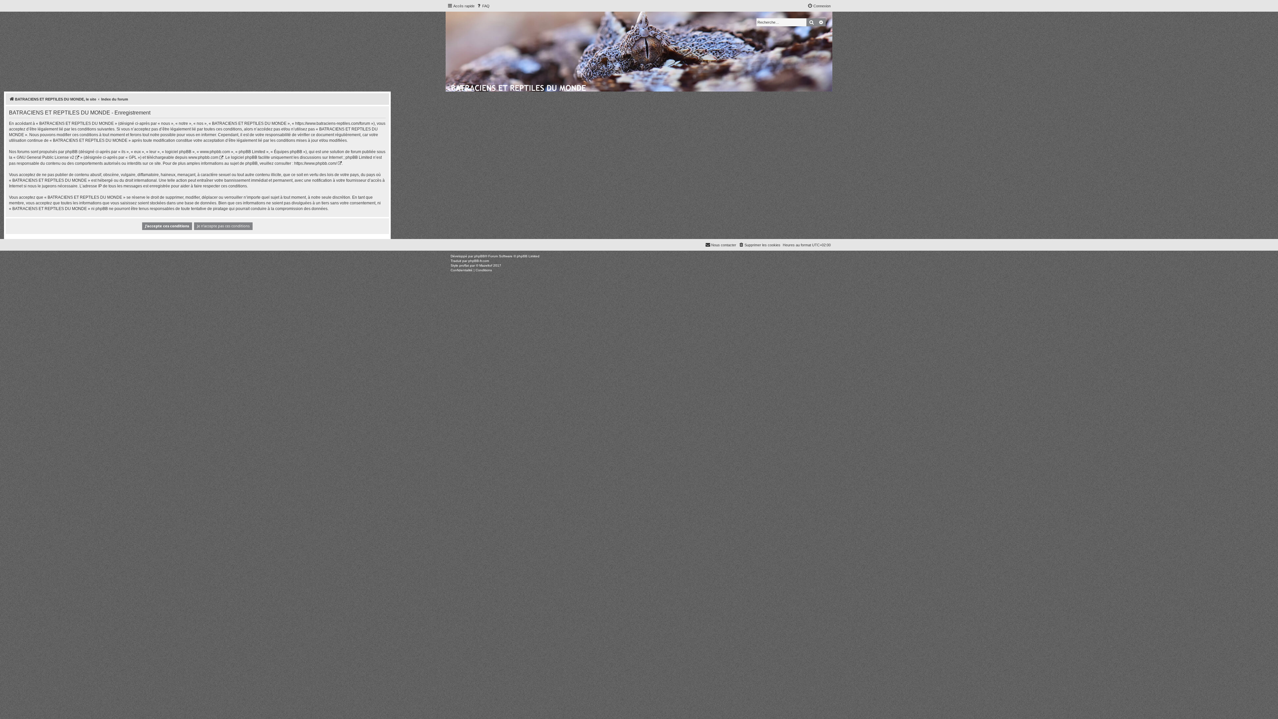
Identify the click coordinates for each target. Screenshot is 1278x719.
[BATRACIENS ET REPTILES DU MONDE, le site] (519, 87)
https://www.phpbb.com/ (315, 163)
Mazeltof (485, 265)
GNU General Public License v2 (45, 157)
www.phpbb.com (203, 157)
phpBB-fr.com (478, 261)
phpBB (479, 256)
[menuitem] (483, 6)
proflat (464, 265)
